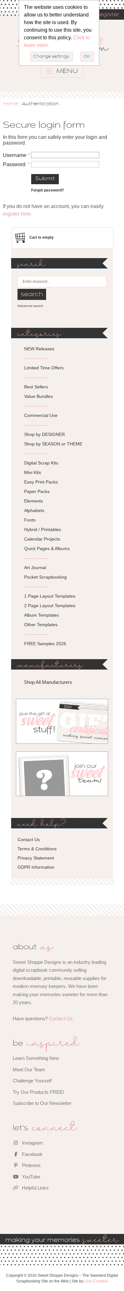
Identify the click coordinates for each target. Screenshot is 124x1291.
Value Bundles (38, 396)
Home (10, 104)
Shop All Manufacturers (48, 682)
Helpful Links (35, 1187)
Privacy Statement (35, 857)
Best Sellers (36, 386)
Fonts (30, 519)
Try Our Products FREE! (38, 1092)
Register (107, 14)
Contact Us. (61, 1018)
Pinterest (30, 1165)
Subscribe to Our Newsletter (42, 1103)
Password (14, 164)
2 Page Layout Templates (49, 605)
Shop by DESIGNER (44, 434)
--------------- (36, 358)
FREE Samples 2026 (45, 643)
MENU (66, 71)
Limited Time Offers (44, 367)
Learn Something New (36, 1058)
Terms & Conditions (37, 848)
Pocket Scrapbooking (45, 577)
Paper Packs (37, 491)
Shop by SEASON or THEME (53, 443)
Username (14, 155)
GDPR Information (35, 867)
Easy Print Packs (41, 481)
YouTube (30, 1176)
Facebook (32, 1154)
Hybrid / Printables (42, 529)
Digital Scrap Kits (41, 462)
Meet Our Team (29, 1069)
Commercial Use (41, 415)
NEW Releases (39, 348)
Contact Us (28, 839)
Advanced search (30, 306)
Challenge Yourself (32, 1080)
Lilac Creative (96, 1281)
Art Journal (35, 567)
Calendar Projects (42, 539)
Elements (33, 500)
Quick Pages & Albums (47, 548)
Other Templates (41, 624)
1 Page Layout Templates (49, 596)
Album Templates (41, 615)
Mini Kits (32, 472)
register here (17, 214)
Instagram (32, 1142)
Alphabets (34, 510)
